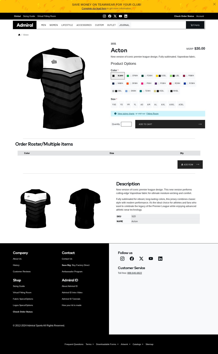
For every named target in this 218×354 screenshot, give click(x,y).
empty (196, 25)
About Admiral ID (70, 286)
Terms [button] (89, 344)
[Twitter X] (115, 16)
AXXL (172, 104)
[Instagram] (104, 16)
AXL (163, 104)
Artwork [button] (125, 344)
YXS (114, 104)
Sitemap (149, 344)
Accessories (84, 25)
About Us (17, 259)
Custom (99, 25)
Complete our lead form (94, 8)
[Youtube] (120, 16)
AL (155, 104)
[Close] (214, 4)
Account (200, 16)
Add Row (188, 164)
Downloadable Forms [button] (106, 344)
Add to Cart (145, 124)
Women (54, 25)
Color (114, 70)
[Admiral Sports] (24, 25)
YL (135, 104)
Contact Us (67, 259)
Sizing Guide (29, 16)
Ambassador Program (72, 271)
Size (114, 99)
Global (17, 16)
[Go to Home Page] (19, 35)
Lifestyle (67, 25)
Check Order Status (184, 16)
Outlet (111, 25)
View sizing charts (126, 113)
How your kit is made (71, 305)
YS (121, 104)
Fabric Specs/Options (23, 299)
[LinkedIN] (125, 16)
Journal (124, 25)
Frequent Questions (74, 344)
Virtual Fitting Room (46, 16)
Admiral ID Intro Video (72, 292)
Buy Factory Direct (75, 265)
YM (128, 104)
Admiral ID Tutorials (71, 299)
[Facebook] (109, 16)
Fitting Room (153, 113)
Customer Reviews (22, 271)
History (16, 265)
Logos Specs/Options (23, 305)
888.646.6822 (134, 273)
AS (142, 104)
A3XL (181, 104)
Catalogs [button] (137, 344)
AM (148, 104)
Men (43, 25)
